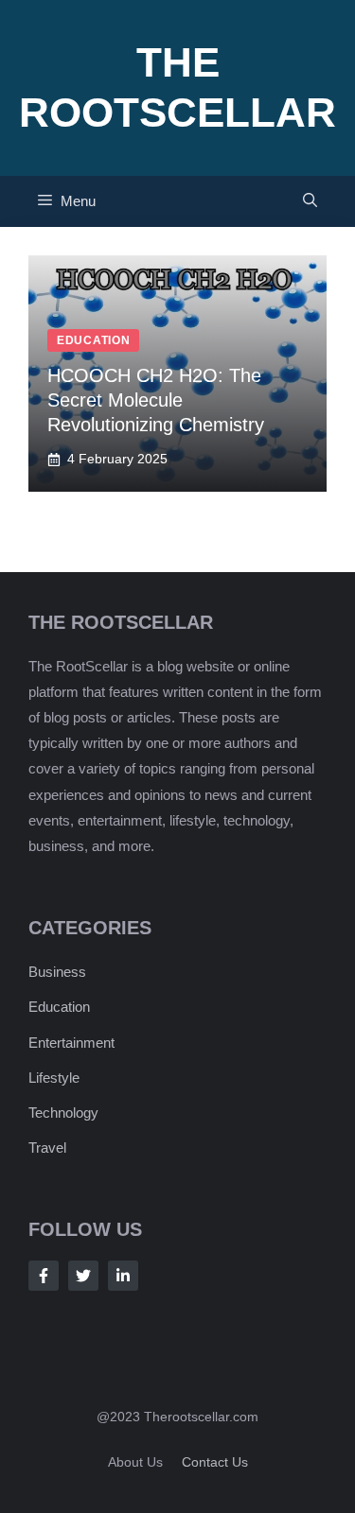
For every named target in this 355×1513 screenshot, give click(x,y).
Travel (47, 1147)
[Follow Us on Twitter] (83, 1276)
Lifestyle (54, 1078)
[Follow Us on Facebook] (43, 1276)
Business (57, 972)
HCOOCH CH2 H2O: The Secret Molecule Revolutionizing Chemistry (155, 400)
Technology (63, 1112)
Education (59, 1007)
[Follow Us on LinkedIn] (123, 1276)
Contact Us (215, 1462)
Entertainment (71, 1043)
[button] (310, 201)
